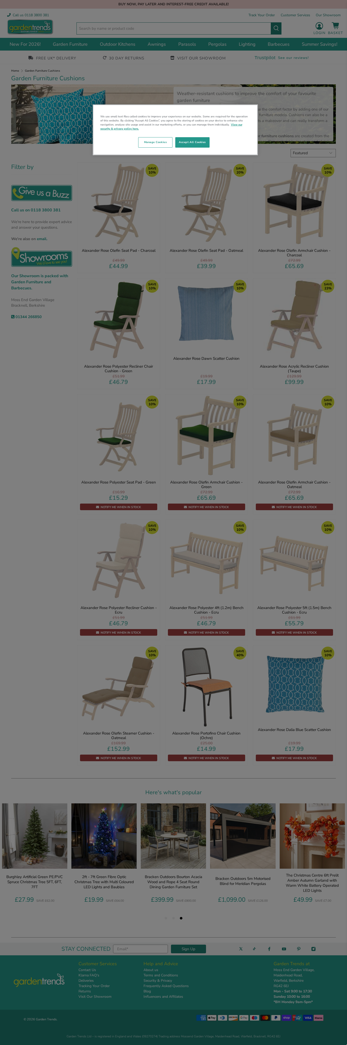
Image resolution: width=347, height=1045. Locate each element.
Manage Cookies (155, 142)
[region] (175, 129)
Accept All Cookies (192, 142)
